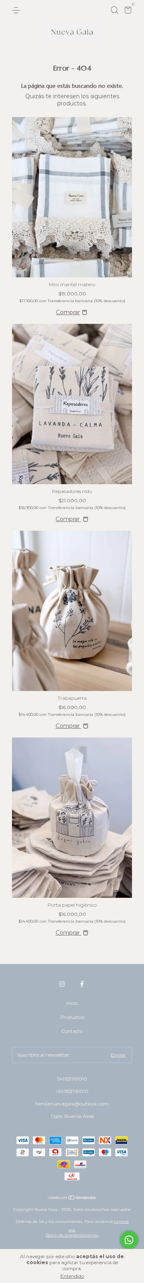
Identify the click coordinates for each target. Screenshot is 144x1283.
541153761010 (72, 1079)
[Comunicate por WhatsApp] (129, 1240)
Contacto (72, 1031)
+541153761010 (72, 1091)
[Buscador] (114, 10)
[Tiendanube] (72, 1198)
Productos (72, 1017)
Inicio (72, 1003)
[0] (126, 11)
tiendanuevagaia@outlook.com (72, 1104)
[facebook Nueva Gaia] (82, 984)
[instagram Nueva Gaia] (62, 984)
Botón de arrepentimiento (72, 1235)
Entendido (72, 1276)
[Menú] (17, 10)
